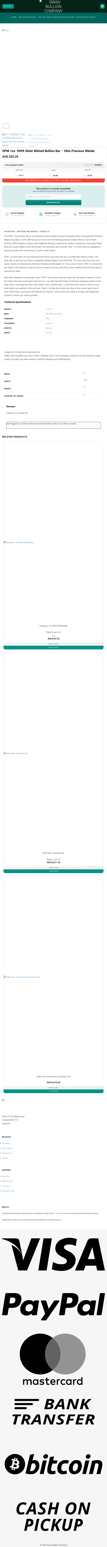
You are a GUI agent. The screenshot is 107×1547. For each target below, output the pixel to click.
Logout (5, 1158)
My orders (6, 1143)
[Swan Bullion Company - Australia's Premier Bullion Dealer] (53, 6)
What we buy (7, 1181)
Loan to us (6, 1186)
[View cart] (102, 6)
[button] (8, 6)
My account (6, 1153)
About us (5, 1176)
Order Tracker (7, 1148)
